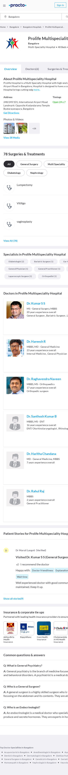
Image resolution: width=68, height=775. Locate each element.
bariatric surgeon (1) (43, 261)
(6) (32, 69)
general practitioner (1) (49, 268)
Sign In (60, 5)
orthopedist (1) (49, 276)
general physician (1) (18, 268)
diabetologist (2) (16, 261)
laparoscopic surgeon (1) (20, 276)
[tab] (10, 68)
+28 (34, 128)
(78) (10, 240)
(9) (13, 598)
